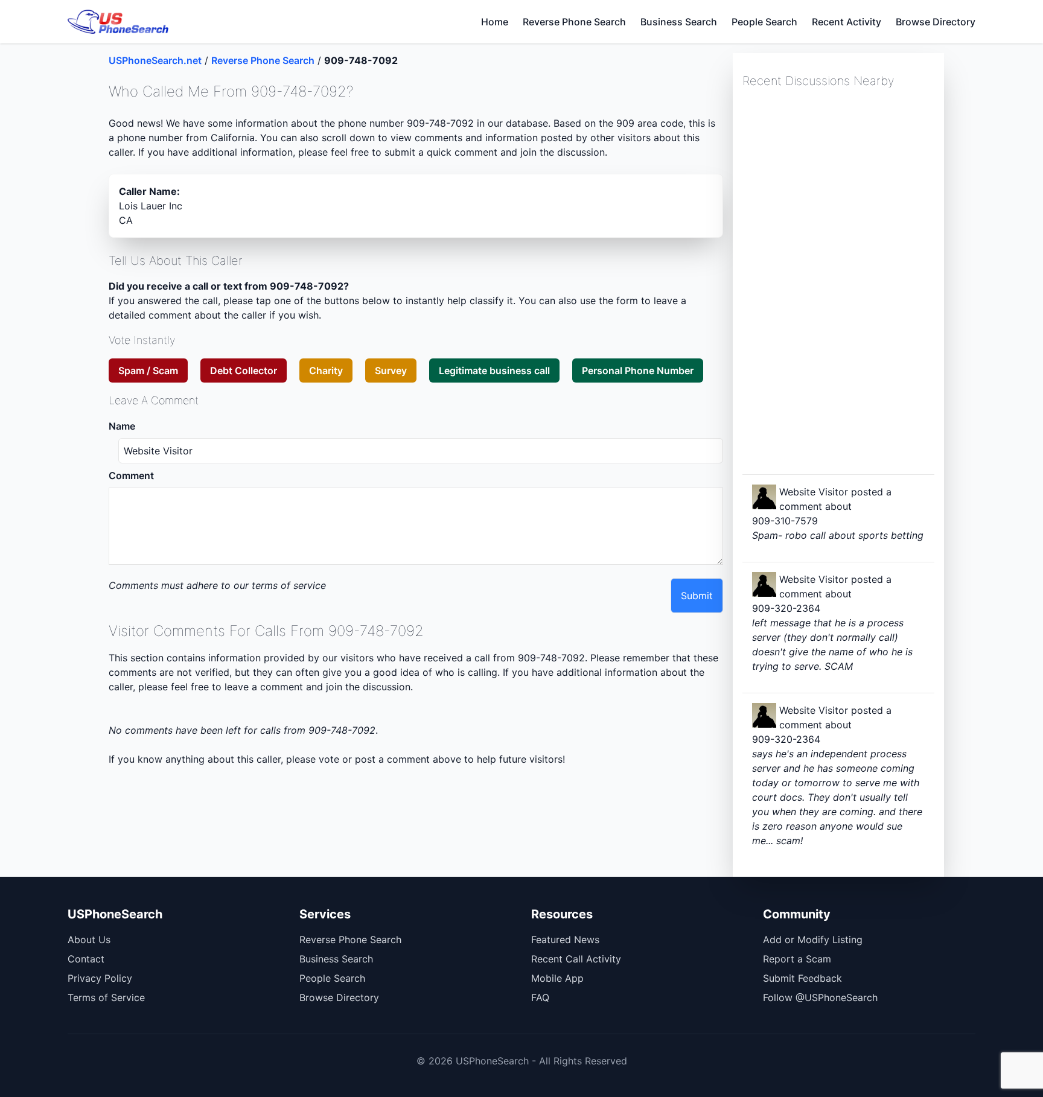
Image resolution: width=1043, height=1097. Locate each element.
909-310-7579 (785, 521)
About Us (89, 939)
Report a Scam (797, 959)
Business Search (678, 22)
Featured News (565, 939)
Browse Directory (935, 22)
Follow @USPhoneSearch (820, 997)
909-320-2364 (786, 608)
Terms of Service (106, 997)
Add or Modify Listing (813, 939)
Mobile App (557, 978)
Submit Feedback (802, 978)
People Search (764, 22)
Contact (86, 959)
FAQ (540, 997)
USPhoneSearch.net (155, 60)
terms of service (289, 585)
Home (494, 22)
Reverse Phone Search (574, 22)
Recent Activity (846, 22)
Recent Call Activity (576, 959)
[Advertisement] (832, 280)
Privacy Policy (100, 978)
